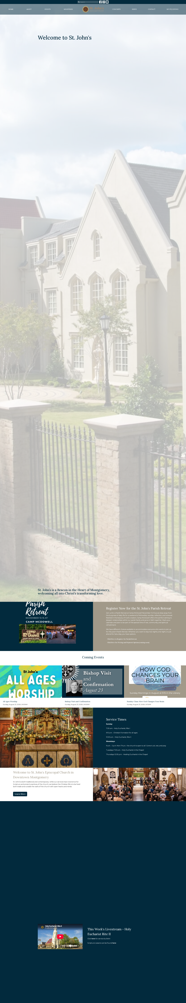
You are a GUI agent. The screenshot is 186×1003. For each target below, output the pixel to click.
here (93, 939)
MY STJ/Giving (172, 9)
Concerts (116, 9)
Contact (151, 9)
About (28, 9)
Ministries (68, 9)
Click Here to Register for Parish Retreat (122, 639)
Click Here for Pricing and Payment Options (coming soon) (128, 642)
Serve (134, 9)
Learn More (20, 794)
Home (11, 9)
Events (48, 9)
